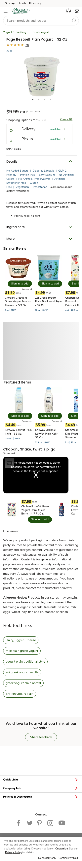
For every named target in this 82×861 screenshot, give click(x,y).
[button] (68, 11)
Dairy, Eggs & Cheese (21, 640)
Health (22, 3)
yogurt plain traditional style (25, 661)
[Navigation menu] (6, 11)
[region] (41, 849)
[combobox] (41, 20)
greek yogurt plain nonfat (23, 683)
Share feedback (41, 737)
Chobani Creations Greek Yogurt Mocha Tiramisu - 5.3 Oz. (17, 301)
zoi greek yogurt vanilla (22, 672)
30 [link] (27, 45)
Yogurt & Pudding (14, 32)
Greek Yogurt (40, 32)
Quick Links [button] (11, 779)
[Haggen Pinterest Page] (40, 823)
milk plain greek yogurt (22, 651)
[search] (74, 20)
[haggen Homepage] (20, 11)
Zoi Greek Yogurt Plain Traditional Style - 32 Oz (48, 301)
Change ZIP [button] (66, 119)
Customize (61, 848)
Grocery (10, 3)
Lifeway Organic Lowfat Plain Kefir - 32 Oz (47, 433)
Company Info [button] (12, 788)
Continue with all (68, 858)
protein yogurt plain (19, 694)
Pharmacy (35, 3)
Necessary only (47, 858)
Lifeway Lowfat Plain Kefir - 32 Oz (18, 432)
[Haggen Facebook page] (19, 823)
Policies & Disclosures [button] (17, 797)
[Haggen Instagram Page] (50, 823)
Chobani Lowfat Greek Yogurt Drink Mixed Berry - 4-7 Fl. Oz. (35, 510)
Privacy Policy (13, 852)
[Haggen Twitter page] (29, 823)
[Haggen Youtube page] (61, 823)
